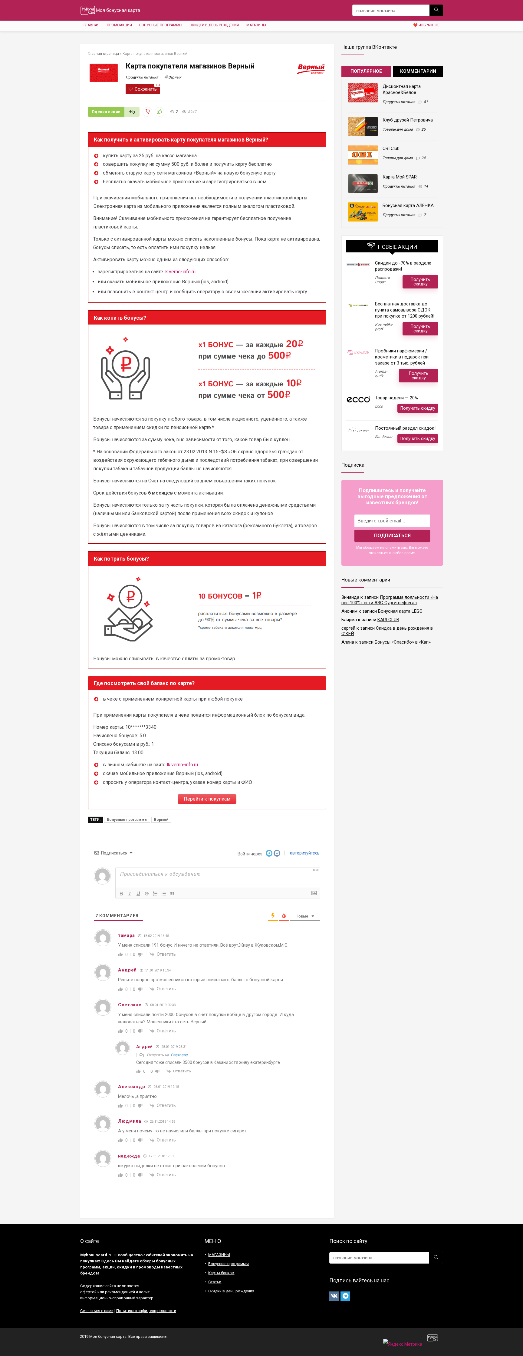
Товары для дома (398, 129)
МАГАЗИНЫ (256, 25)
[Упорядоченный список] (155, 893)
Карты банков (221, 1273)
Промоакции (119, 25)
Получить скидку (420, 281)
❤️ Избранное (426, 25)
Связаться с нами (96, 1310)
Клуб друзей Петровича (408, 120)
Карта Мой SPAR (400, 177)
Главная (92, 25)
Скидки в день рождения (214, 25)
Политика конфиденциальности (146, 1310)
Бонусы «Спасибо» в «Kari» (403, 642)
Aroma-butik (381, 373)
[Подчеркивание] (138, 893)
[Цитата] (172, 893)
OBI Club (391, 148)
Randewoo (383, 437)
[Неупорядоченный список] (164, 893)
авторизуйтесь (304, 853)
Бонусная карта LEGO (400, 611)
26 (423, 129)
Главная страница (103, 54)
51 (426, 102)
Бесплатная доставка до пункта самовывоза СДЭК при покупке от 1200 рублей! (404, 310)
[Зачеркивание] (147, 893)
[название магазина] (436, 10)
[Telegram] (345, 1296)
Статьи (214, 1282)
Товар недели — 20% (396, 398)
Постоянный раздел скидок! (405, 428)
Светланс (179, 1055)
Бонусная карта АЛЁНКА (408, 205)
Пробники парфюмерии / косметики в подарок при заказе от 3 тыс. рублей (402, 357)
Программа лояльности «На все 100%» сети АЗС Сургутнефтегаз (389, 600)
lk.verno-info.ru (180, 272)
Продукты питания (142, 77)
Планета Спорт (382, 279)
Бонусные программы (160, 25)
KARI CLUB (388, 619)
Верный (174, 77)
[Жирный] (121, 893)
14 (426, 186)
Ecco (379, 406)
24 (423, 158)
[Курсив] (130, 893)
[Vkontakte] (334, 1296)
